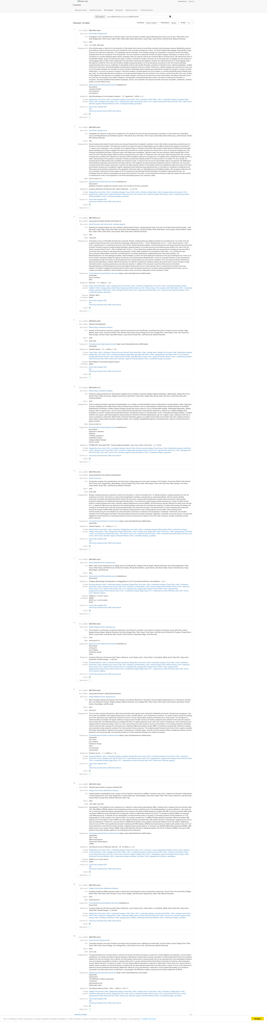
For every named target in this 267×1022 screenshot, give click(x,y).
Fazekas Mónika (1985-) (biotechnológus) (148, 586)
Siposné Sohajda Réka (106, 533)
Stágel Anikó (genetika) (133, 354)
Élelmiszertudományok (108, 85)
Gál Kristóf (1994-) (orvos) (174, 354)
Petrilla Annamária (117, 352)
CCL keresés (108, 10)
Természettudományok (96, 273)
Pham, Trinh (119, 533)
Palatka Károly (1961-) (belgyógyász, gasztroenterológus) (155, 854)
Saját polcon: (83, 117)
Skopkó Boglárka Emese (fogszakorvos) (102, 562)
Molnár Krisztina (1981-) (138, 288)
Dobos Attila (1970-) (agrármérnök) (117, 101)
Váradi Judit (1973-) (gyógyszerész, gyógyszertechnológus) (133, 589)
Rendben (257, 1018)
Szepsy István (125, 288)
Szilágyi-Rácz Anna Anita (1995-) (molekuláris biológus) (107, 99)
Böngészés (119, 10)
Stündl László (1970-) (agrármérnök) (150, 101)
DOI (90, 109)
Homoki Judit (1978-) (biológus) (123, 586)
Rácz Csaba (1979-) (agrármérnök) (158, 288)
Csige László (134, 101)
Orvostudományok (95, 344)
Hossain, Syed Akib (131, 356)
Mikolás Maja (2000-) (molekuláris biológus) (172, 529)
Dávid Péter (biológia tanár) (98, 33)
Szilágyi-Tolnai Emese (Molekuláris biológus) (103, 790)
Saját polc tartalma (131, 10)
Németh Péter (128, 352)
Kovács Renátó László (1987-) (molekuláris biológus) (122, 591)
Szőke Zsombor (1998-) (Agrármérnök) (112, 356)
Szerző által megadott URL (98, 107)
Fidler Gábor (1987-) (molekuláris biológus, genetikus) (166, 99)
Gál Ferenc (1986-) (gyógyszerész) (153, 354)
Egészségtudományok (108, 344)
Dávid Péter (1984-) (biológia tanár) (109, 286)
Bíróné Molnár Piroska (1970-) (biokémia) (176, 586)
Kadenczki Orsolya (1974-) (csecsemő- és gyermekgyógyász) (146, 850)
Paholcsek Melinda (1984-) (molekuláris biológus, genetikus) (122, 104)
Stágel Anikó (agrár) (154, 531)
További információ (148, 1018)
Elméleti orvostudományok (110, 521)
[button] (190, 23)
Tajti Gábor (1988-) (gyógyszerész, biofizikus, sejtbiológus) (156, 856)
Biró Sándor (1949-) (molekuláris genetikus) (174, 194)
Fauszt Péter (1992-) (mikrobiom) (137, 99)
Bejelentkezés (182, 1)
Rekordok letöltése (81, 1014)
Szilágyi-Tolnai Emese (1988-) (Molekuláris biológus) (174, 352)
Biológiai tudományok (112, 273)
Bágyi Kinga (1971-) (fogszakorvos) (151, 591)
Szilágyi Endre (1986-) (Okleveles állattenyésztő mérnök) (125, 915)
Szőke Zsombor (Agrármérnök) (99, 940)
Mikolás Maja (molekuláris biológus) (101, 327)
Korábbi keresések (146, 10)
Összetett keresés (95, 10)
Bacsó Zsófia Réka (114, 288)
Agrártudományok (95, 85)
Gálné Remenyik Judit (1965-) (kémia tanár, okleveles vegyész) (139, 194)
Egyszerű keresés (81, 10)
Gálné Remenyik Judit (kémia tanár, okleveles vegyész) (107, 224)
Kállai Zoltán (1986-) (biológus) (159, 192)
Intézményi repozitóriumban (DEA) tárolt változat (105, 111)
